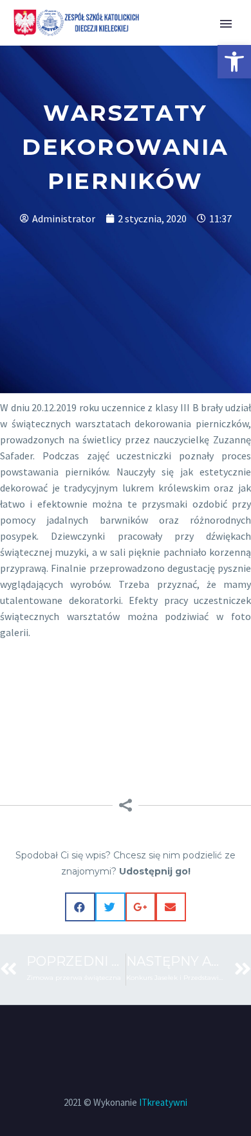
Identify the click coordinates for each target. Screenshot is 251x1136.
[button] (234, 61)
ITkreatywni (163, 1102)
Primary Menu (225, 23)
